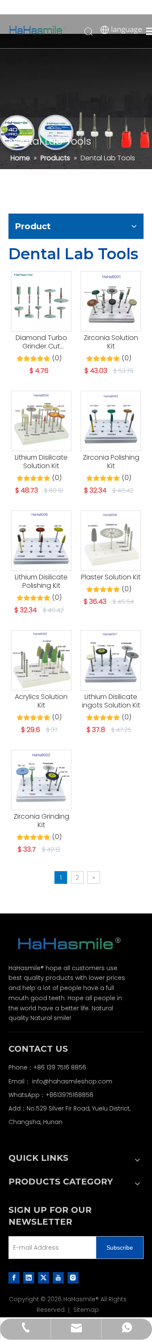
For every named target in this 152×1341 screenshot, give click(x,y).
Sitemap (86, 1309)
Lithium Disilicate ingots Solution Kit (111, 701)
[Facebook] (13, 1277)
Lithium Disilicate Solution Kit (41, 461)
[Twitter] (43, 1277)
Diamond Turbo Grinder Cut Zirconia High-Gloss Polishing (41, 342)
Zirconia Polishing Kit (111, 461)
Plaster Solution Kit (111, 577)
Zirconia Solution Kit (111, 342)
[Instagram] (73, 1277)
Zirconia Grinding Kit (41, 820)
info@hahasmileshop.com (72, 1081)
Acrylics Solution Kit (41, 701)
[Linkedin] (28, 1277)
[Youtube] (58, 1277)
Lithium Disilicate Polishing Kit (41, 581)
